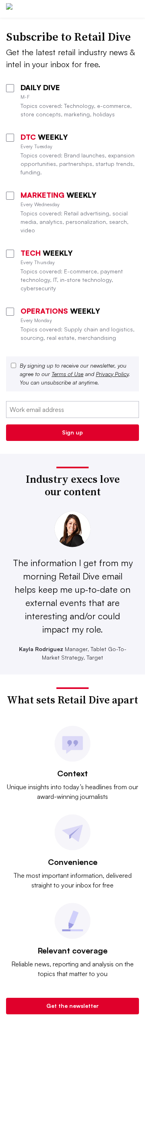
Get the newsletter (72, 1005)
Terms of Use (67, 373)
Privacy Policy (112, 373)
